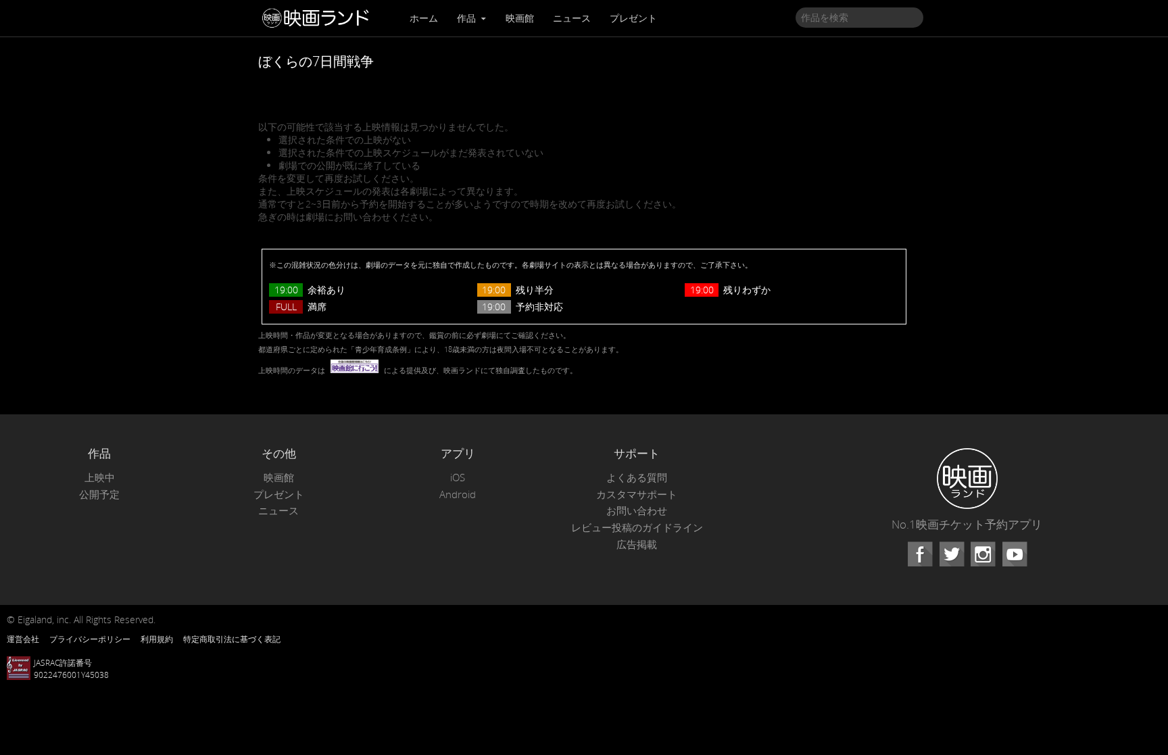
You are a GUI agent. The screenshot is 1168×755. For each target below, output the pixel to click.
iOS (457, 477)
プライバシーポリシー (89, 638)
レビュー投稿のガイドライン (637, 527)
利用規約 (157, 638)
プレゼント (633, 17)
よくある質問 (636, 477)
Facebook (919, 554)
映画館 (520, 17)
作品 (468, 17)
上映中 (99, 477)
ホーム (424, 17)
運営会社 (23, 638)
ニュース (572, 17)
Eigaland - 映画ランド (319, 18)
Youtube (1014, 554)
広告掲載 (636, 544)
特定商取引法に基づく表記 (232, 638)
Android (457, 494)
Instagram (982, 554)
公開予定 (99, 494)
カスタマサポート (636, 494)
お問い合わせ (636, 510)
